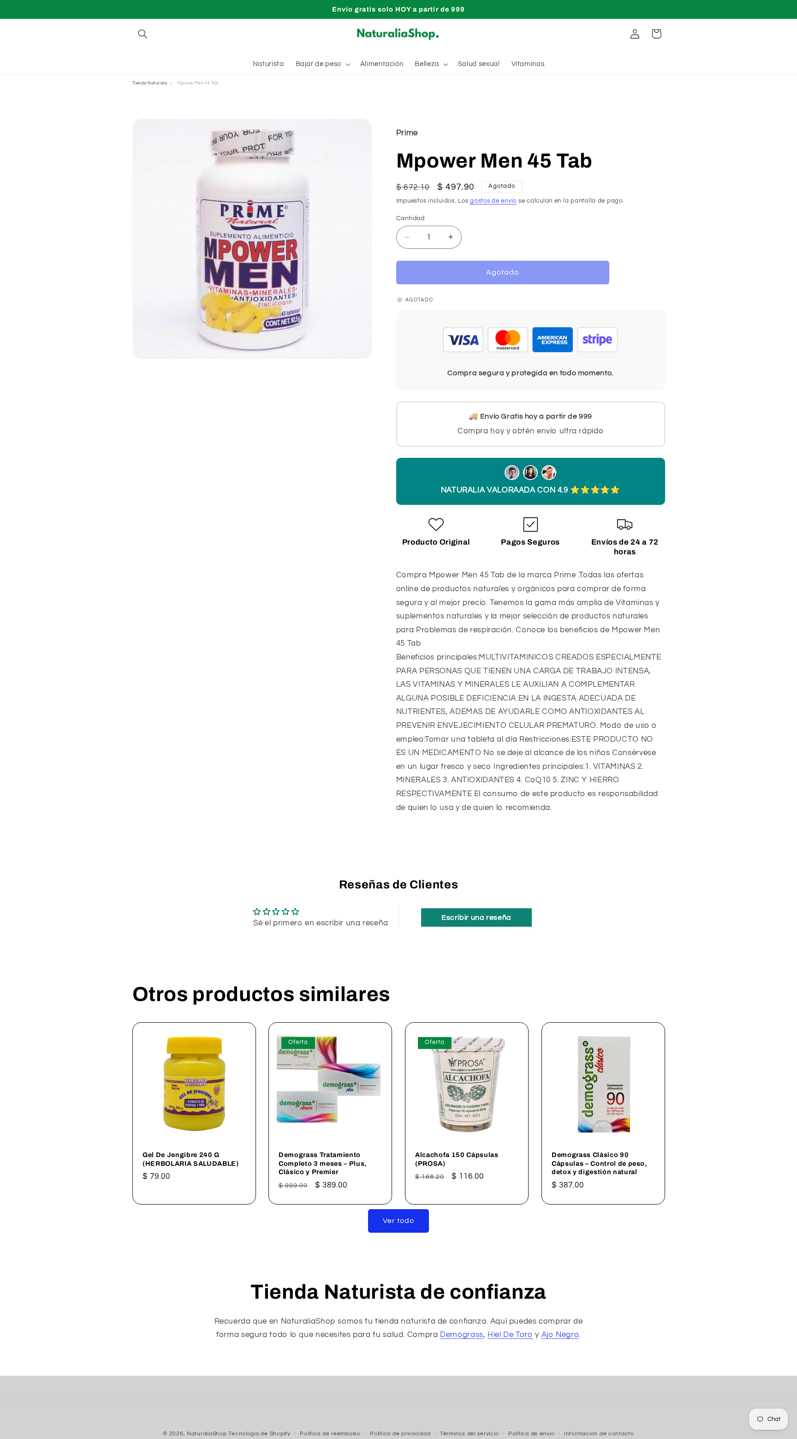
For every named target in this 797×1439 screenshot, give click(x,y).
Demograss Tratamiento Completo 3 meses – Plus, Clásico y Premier (323, 1163)
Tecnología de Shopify (259, 1433)
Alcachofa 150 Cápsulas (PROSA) (457, 1159)
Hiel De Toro (510, 1335)
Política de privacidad (400, 1434)
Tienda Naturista (149, 83)
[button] (143, 33)
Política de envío (531, 1434)
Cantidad (410, 218)
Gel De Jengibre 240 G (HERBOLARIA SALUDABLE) (191, 1159)
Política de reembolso (330, 1434)
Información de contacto (599, 1434)
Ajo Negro (560, 1335)
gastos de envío (493, 201)
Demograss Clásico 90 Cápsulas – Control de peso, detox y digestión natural (599, 1163)
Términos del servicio (469, 1434)
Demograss (461, 1335)
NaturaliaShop (207, 1433)
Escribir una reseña (476, 917)
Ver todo (398, 1220)
